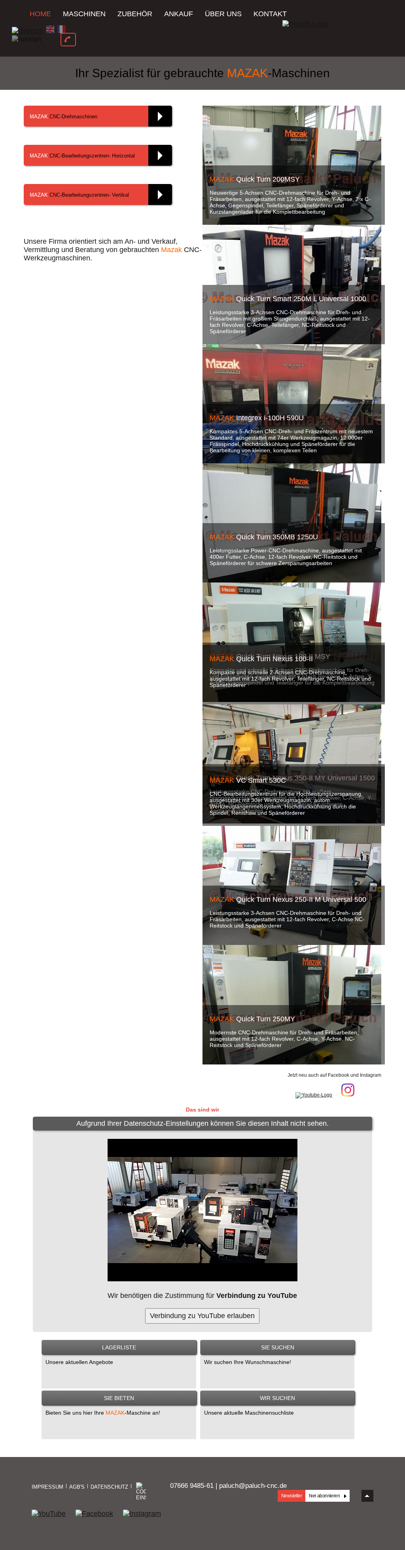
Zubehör (134, 14)
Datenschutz (109, 1487)
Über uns (223, 14)
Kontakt (270, 14)
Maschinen (84, 14)
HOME (40, 14)
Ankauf (178, 14)
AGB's (77, 1487)
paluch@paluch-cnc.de (253, 1485)
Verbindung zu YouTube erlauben (202, 1316)
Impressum (47, 1487)
